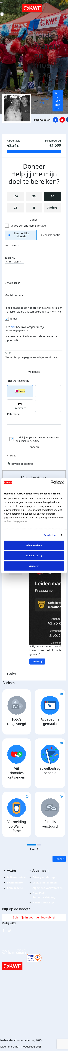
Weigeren (34, 565)
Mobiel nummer (14, 295)
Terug (13, 455)
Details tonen (50, 535)
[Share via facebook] (55, 120)
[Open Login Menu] (2, 14)
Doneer (59, 859)
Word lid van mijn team (58, 101)
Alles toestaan (34, 545)
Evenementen (15, 882)
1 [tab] (31, 844)
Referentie (13, 414)
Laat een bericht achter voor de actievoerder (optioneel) (31, 338)
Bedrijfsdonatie (51, 235)
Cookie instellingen (44, 882)
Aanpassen (32, 555)
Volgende (34, 372)
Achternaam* (13, 261)
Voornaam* (12, 245)
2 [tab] (39, 844)
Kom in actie (15, 888)
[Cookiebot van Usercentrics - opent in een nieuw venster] (50, 482)
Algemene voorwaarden (47, 888)
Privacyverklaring (43, 877)
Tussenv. (10, 258)
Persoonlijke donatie (21, 235)
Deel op (36, 661)
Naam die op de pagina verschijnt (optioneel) (31, 357)
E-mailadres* (12, 283)
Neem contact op (43, 902)
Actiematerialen (17, 877)
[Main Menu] (1, 2)
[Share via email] (62, 120)
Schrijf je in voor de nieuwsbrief (34, 917)
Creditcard (20, 408)
